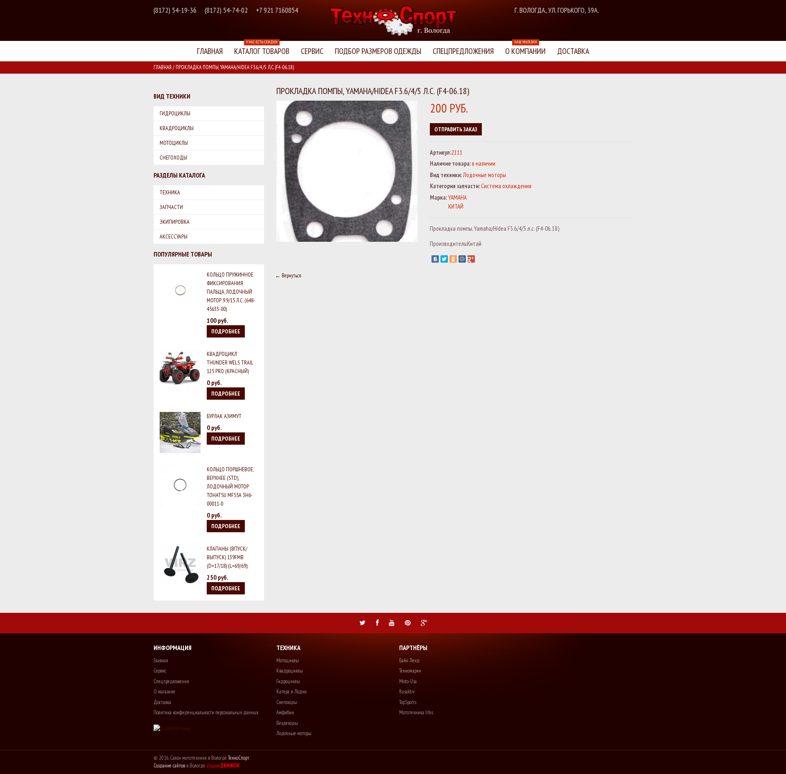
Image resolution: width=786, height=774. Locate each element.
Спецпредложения (463, 51)
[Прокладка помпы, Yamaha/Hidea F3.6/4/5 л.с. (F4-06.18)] (347, 104)
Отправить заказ (455, 129)
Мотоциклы (174, 142)
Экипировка (175, 221)
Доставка (573, 51)
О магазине (164, 691)
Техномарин (410, 670)
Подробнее (225, 331)
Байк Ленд (409, 660)
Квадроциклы (177, 128)
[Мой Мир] (462, 259)
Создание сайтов (169, 765)
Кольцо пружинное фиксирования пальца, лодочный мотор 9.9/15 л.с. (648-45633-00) (231, 292)
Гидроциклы (175, 113)
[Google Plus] (471, 259)
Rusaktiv (407, 691)
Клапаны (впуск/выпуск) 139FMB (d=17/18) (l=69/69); (227, 557)
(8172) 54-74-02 (226, 10)
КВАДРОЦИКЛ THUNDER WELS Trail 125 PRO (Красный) (230, 362)
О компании (525, 48)
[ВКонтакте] (435, 259)
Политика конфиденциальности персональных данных (206, 712)
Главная (210, 51)
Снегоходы (173, 157)
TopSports (407, 702)
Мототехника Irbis (416, 712)
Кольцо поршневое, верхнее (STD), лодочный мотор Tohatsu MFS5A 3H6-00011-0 (230, 486)
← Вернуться (288, 275)
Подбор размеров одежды (378, 51)
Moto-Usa (408, 681)
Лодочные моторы (294, 733)
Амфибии (285, 712)
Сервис (312, 51)
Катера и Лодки (291, 691)
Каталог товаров (261, 48)
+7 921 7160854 (277, 10)
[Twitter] (444, 259)
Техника (170, 192)
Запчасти (171, 207)
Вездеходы (287, 723)
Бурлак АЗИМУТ (224, 416)
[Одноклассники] (453, 259)
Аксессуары (173, 236)
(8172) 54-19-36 (175, 10)
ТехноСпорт (238, 757)
